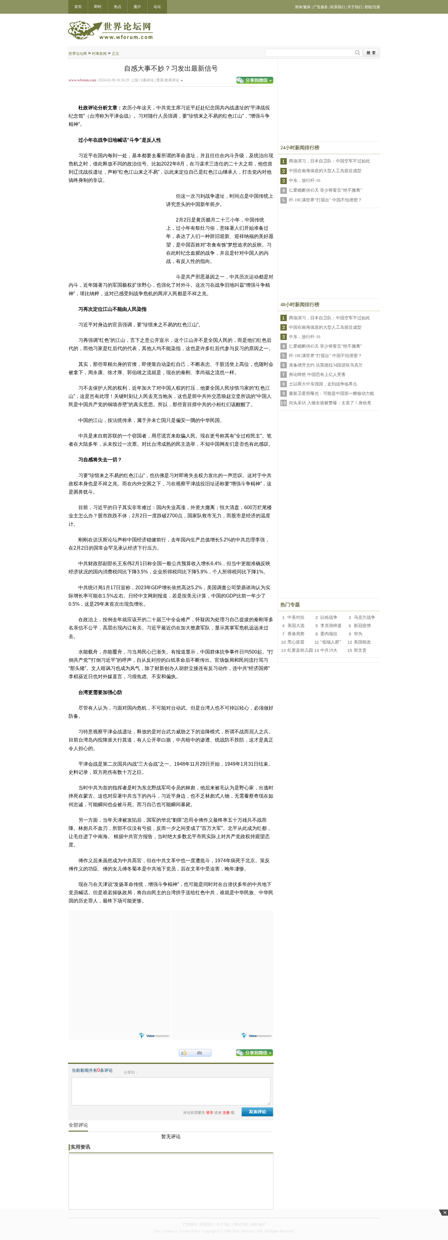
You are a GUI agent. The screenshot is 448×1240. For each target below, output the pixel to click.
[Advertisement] (119, 948)
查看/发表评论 (167, 80)
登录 (209, 1113)
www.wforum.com (82, 80)
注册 (226, 1113)
